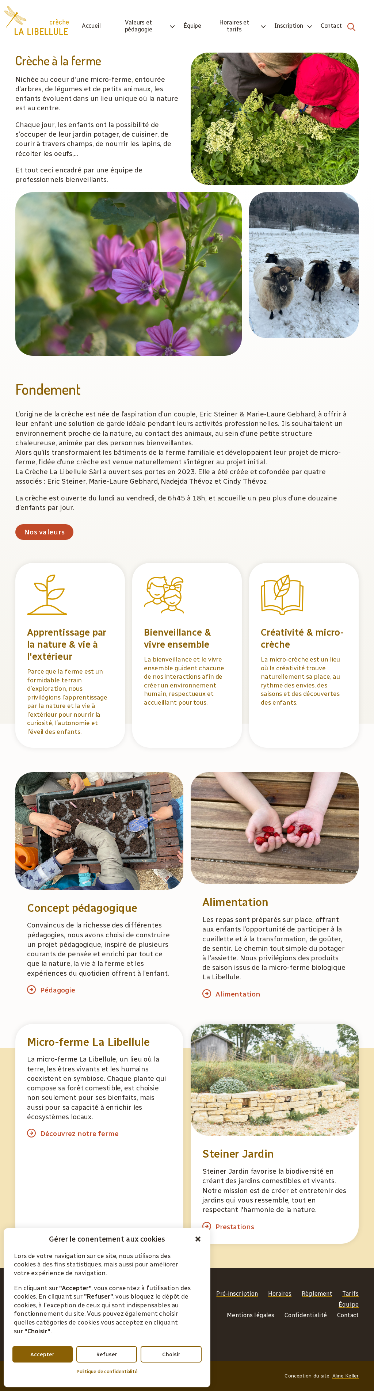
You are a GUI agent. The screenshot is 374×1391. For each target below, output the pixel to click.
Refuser (106, 1354)
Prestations (234, 1227)
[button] (198, 1239)
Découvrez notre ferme (79, 1133)
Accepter (42, 1354)
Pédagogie (57, 990)
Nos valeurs (44, 532)
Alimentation (237, 994)
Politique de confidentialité (107, 1371)
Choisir (171, 1354)
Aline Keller (345, 1376)
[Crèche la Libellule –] (36, 20)
